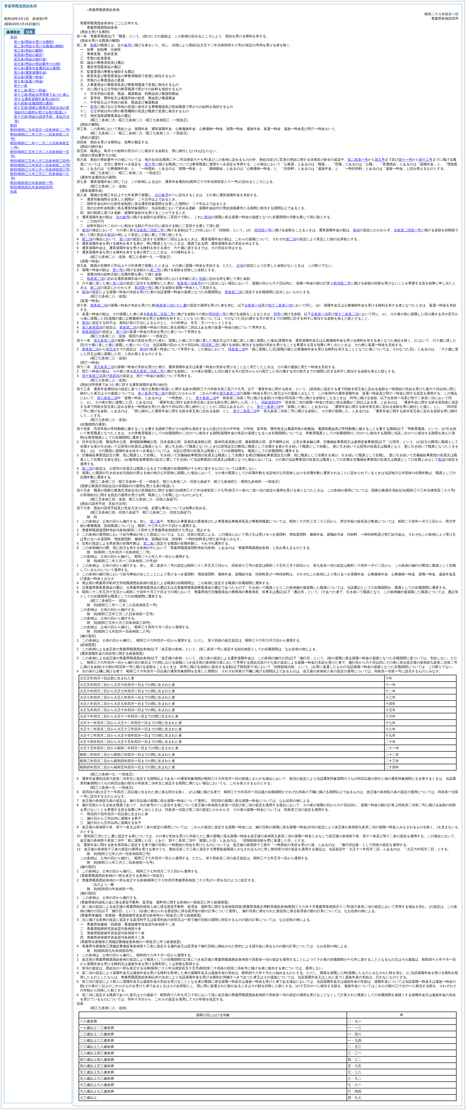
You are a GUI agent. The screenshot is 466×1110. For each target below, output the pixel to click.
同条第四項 (269, 402)
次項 (239, 265)
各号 (127, 45)
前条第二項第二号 (160, 314)
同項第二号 (209, 345)
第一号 (118, 270)
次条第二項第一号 (407, 230)
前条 (93, 45)
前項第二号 (341, 283)
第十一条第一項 (269, 407)
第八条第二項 (107, 398)
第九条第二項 (104, 340)
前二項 (87, 239)
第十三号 (426, 159)
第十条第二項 (206, 398)
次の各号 (161, 195)
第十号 (150, 164)
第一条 (143, 393)
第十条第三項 (92, 376)
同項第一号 (262, 230)
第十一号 (405, 159)
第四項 (114, 376)
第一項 (124, 239)
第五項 (111, 349)
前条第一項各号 (189, 283)
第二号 (155, 270)
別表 (202, 279)
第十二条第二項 (245, 411)
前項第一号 (142, 288)
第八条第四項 (92, 327)
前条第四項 (90, 332)
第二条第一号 (358, 159)
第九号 (380, 159)
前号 (93, 107)
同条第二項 (236, 349)
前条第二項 (95, 279)
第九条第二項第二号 (148, 371)
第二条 (160, 393)
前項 (207, 217)
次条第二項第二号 (150, 230)
